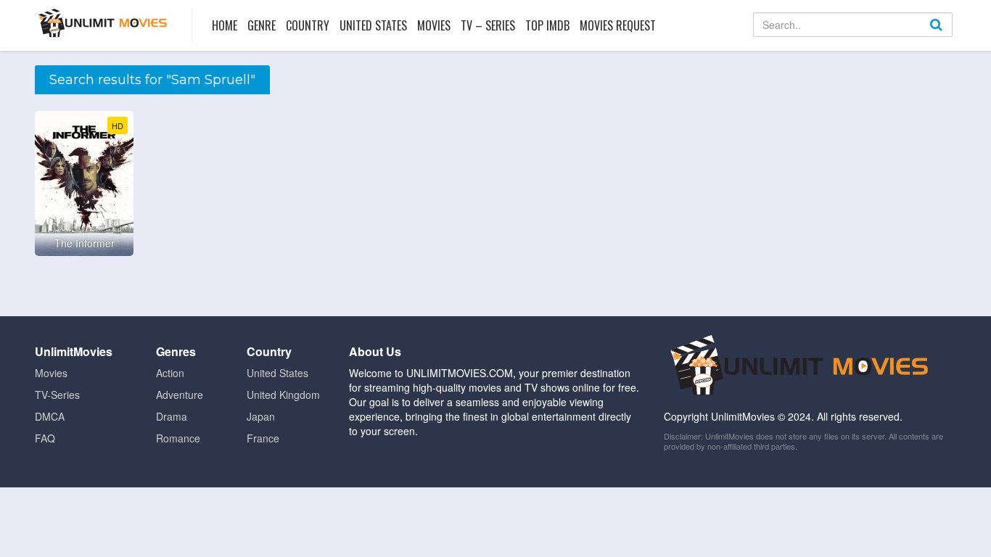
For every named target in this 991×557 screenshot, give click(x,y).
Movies (434, 25)
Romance (178, 438)
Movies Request (618, 25)
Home (224, 25)
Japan (261, 416)
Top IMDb (547, 25)
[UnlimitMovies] (102, 23)
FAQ (45, 438)
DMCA (50, 416)
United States (373, 25)
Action (170, 373)
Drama (171, 416)
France (263, 438)
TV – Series (488, 25)
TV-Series (57, 394)
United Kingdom (283, 394)
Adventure (179, 394)
